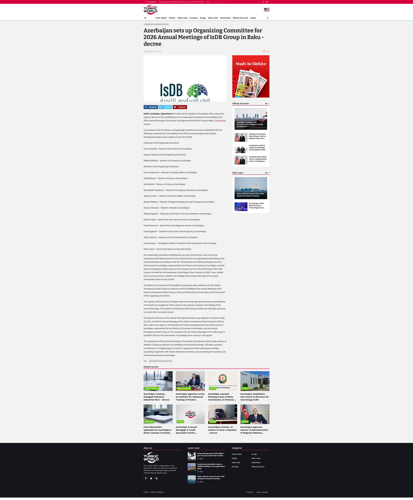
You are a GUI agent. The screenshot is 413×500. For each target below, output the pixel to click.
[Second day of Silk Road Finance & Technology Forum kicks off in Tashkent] (241, 206)
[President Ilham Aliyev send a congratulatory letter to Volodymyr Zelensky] (241, 160)
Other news (149, 421)
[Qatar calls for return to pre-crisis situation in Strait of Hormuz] (251, 188)
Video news (236, 462)
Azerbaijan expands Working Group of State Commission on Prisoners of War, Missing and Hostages (221, 400)
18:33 (201, 482)
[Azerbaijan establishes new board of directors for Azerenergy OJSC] (254, 381)
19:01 (201, 471)
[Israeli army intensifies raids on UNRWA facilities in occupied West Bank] (192, 467)
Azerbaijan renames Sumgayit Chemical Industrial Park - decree (157, 397)
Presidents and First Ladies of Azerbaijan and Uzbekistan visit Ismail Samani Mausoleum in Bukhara (258, 149)
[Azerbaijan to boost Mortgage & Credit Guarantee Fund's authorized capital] (190, 414)
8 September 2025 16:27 (153, 51)
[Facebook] (263, 2)
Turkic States (237, 454)
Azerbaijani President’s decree (156, 24)
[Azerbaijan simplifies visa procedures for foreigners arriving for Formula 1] (251, 119)
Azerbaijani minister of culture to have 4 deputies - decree (222, 430)
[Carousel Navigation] (222, 2)
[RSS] (156, 478)
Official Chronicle (152, 388)
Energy (254, 454)
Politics (212, 388)
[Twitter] (266, 2)
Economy (235, 467)
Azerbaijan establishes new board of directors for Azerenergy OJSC (254, 397)
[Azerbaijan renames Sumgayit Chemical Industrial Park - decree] (158, 381)
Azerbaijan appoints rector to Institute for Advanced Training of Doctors (190, 397)
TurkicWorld (220, 120)
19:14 (201, 459)
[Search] (267, 17)
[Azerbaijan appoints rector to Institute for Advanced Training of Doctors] (190, 381)
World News (256, 462)
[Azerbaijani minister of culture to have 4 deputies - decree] (222, 414)
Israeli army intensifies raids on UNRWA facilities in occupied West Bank (183, 2)
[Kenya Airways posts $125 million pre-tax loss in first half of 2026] (192, 456)
